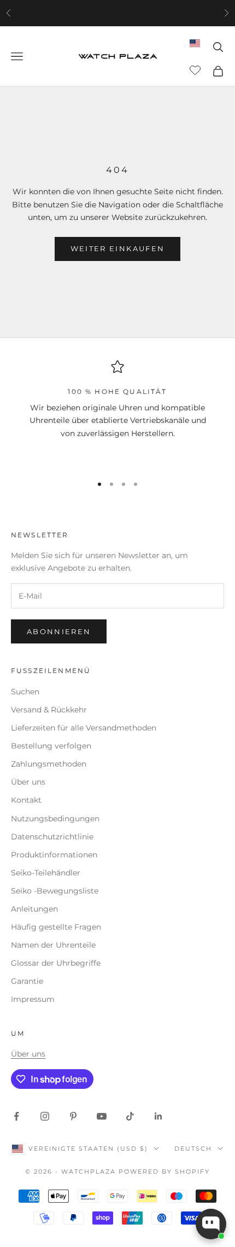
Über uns (28, 782)
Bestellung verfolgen (51, 746)
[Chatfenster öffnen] (211, 1224)
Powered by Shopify (164, 1171)
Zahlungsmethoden (48, 764)
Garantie (27, 981)
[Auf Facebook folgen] (16, 1116)
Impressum (33, 999)
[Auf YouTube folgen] (101, 1116)
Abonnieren (59, 631)
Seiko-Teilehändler (45, 873)
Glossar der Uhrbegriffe (56, 963)
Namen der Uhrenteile (53, 945)
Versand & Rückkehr (49, 710)
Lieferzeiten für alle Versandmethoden (83, 728)
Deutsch (193, 1148)
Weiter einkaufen (117, 248)
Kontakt (26, 800)
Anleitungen (34, 909)
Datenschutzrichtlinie (52, 837)
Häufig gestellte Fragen (56, 927)
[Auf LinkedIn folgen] (158, 1116)
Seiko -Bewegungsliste (54, 891)
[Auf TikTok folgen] (130, 1116)
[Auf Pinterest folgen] (73, 1116)
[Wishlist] (196, 69)
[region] (117, 412)
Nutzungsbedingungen (55, 818)
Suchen (25, 692)
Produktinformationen (54, 855)
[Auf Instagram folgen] (44, 1116)
